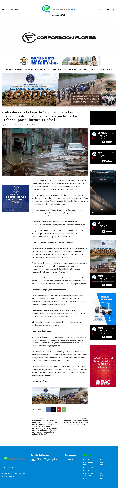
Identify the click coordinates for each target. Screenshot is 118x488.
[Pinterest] (59, 409)
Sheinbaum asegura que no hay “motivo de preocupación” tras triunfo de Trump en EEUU (75, 423)
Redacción (7, 125)
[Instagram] (103, 9)
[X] (53, 409)
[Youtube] (107, 9)
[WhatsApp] (64, 409)
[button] (113, 10)
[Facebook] (99, 9)
